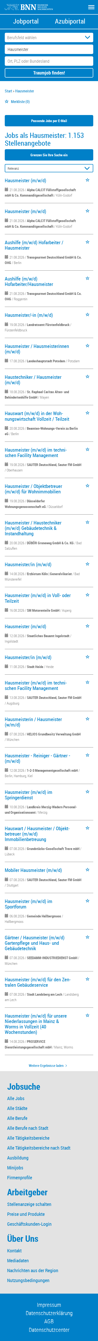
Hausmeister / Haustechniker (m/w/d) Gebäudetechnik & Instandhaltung (33, 528)
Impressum (49, 1304)
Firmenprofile (19, 1177)
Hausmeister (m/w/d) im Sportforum (28, 904)
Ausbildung (18, 1158)
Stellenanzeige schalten (29, 1204)
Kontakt (14, 1250)
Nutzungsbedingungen (28, 1280)
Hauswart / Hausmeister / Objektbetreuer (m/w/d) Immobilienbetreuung (37, 833)
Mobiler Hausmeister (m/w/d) (33, 870)
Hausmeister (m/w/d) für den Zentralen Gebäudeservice (38, 982)
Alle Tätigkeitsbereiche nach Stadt (38, 1148)
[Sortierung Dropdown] (88, 168)
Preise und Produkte (26, 1214)
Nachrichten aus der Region (32, 1270)
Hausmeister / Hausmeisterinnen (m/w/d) (37, 349)
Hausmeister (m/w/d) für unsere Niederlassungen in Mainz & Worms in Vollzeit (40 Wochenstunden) (36, 1023)
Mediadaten (18, 1260)
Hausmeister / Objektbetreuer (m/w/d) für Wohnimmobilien (33, 489)
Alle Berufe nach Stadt (27, 1128)
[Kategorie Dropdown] (88, 37)
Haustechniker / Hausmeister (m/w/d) (33, 380)
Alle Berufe (17, 1118)
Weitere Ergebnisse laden (46, 1065)
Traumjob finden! (49, 73)
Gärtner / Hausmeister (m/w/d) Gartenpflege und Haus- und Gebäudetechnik (34, 943)
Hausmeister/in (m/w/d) (28, 564)
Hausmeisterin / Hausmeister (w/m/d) (33, 722)
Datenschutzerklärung (49, 1313)
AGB (49, 1321)
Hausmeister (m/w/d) (25, 180)
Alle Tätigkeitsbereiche (28, 1138)
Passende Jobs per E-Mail (49, 120)
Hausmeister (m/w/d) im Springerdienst (28, 795)
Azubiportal (70, 21)
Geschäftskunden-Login (29, 1224)
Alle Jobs (15, 1098)
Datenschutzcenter (49, 1329)
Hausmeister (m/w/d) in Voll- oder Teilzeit (38, 598)
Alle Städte (17, 1108)
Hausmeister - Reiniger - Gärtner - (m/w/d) (37, 758)
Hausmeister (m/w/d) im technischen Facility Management (36, 452)
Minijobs (15, 1167)
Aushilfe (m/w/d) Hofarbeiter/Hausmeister (29, 281)
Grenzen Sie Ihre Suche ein (49, 155)
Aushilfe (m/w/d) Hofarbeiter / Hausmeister (34, 245)
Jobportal (26, 21)
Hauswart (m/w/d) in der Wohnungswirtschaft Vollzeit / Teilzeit (37, 416)
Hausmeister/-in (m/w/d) (29, 315)
